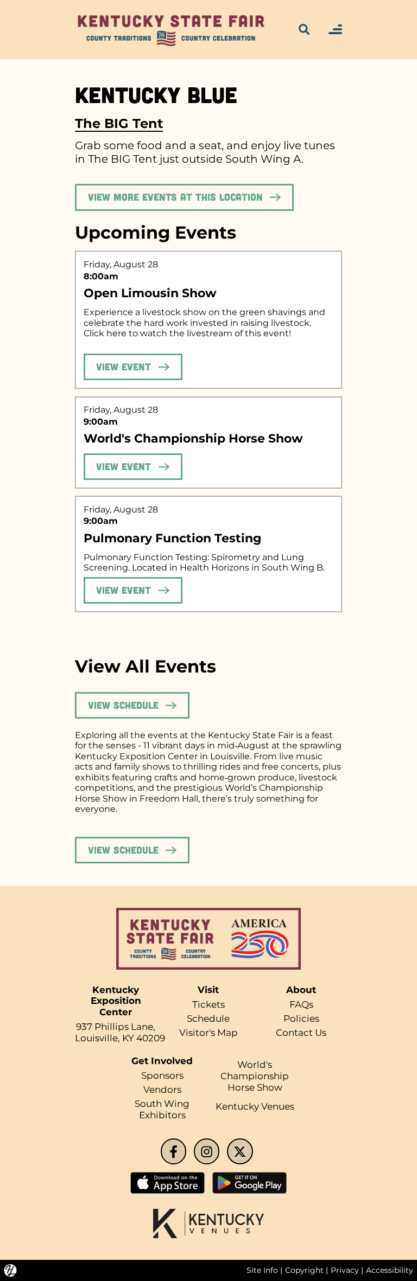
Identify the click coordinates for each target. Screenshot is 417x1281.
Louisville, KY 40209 (120, 1038)
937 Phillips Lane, (115, 1026)
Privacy (345, 1270)
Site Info (262, 1270)
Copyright (304, 1270)
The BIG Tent (119, 123)
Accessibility (389, 1270)
